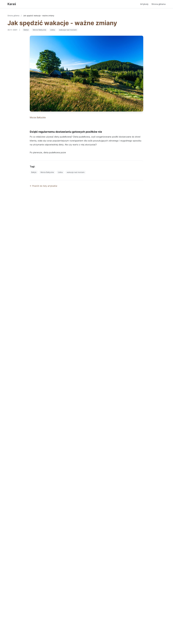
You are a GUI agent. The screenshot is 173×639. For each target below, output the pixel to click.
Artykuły (144, 4)
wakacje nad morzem (68, 30)
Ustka (52, 30)
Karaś (11, 4)
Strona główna (158, 4)
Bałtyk (26, 30)
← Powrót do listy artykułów (43, 186)
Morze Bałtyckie (39, 30)
